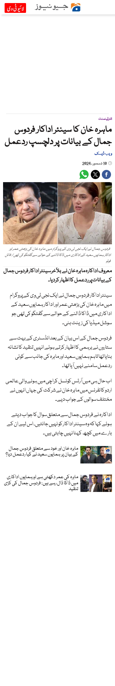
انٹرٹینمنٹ (105, 119)
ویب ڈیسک (103, 154)
